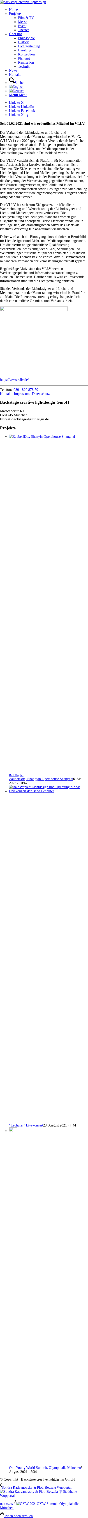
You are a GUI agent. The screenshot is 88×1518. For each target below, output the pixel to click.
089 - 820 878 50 (25, 390)
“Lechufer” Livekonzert (26, 1125)
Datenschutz (41, 394)
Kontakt (6, 394)
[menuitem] (48, 10)
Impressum (22, 394)
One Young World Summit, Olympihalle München (45, 1468)
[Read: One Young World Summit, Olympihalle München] (13, 1131)
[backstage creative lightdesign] (23, 2)
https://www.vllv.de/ (14, 380)
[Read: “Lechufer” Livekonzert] (48, 791)
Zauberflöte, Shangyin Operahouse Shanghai (41, 779)
